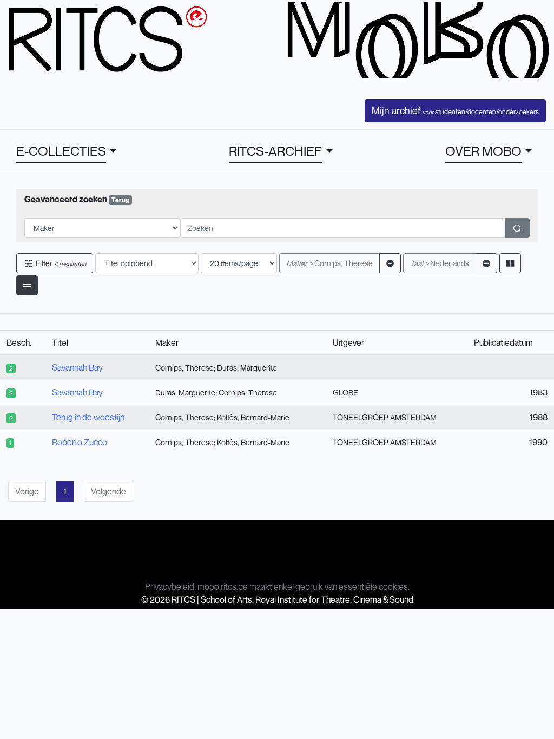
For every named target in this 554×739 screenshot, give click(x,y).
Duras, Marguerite (247, 367)
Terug (120, 200)
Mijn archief (455, 110)
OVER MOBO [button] (483, 151)
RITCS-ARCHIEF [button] (275, 151)
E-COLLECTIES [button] (61, 151)
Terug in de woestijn (88, 417)
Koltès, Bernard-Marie (253, 417)
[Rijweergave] (27, 285)
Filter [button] (60, 263)
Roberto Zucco (79, 442)
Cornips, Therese (329, 263)
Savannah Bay (77, 367)
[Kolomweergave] (510, 263)
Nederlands (439, 263)
